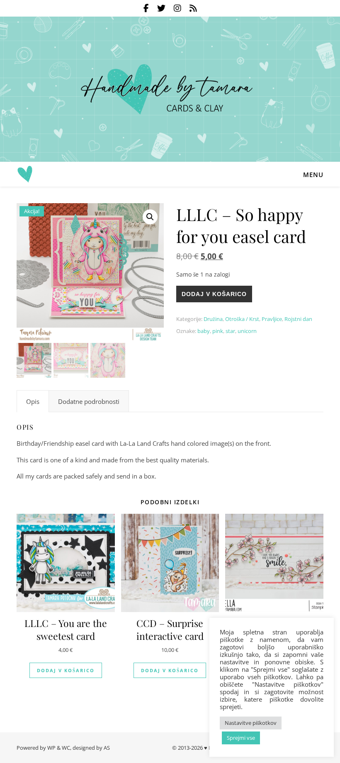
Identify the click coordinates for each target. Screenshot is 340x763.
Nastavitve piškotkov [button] (251, 723)
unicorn (247, 331)
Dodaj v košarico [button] (66, 670)
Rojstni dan (298, 319)
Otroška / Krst (242, 319)
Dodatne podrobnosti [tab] (88, 401)
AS (107, 747)
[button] (150, 216)
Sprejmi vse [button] (241, 737)
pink (217, 331)
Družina (213, 319)
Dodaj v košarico (214, 294)
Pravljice (272, 319)
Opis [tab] (32, 401)
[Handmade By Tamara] (170, 89)
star (230, 331)
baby (203, 331)
